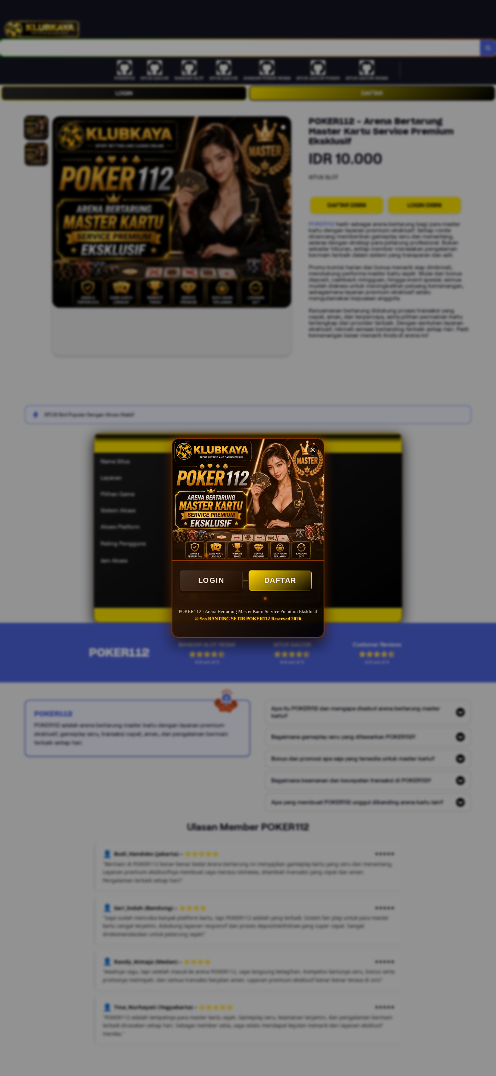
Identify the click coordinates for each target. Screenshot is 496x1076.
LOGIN (211, 580)
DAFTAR (280, 580)
